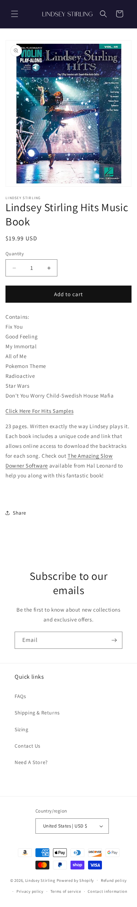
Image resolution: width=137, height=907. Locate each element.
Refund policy (114, 880)
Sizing (21, 729)
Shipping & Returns (37, 712)
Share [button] (19, 512)
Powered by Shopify (75, 880)
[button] (15, 14)
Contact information (107, 891)
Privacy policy (29, 891)
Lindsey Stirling (40, 880)
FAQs (20, 696)
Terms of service (65, 891)
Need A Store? (31, 762)
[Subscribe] (114, 640)
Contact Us (28, 746)
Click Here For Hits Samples (39, 410)
